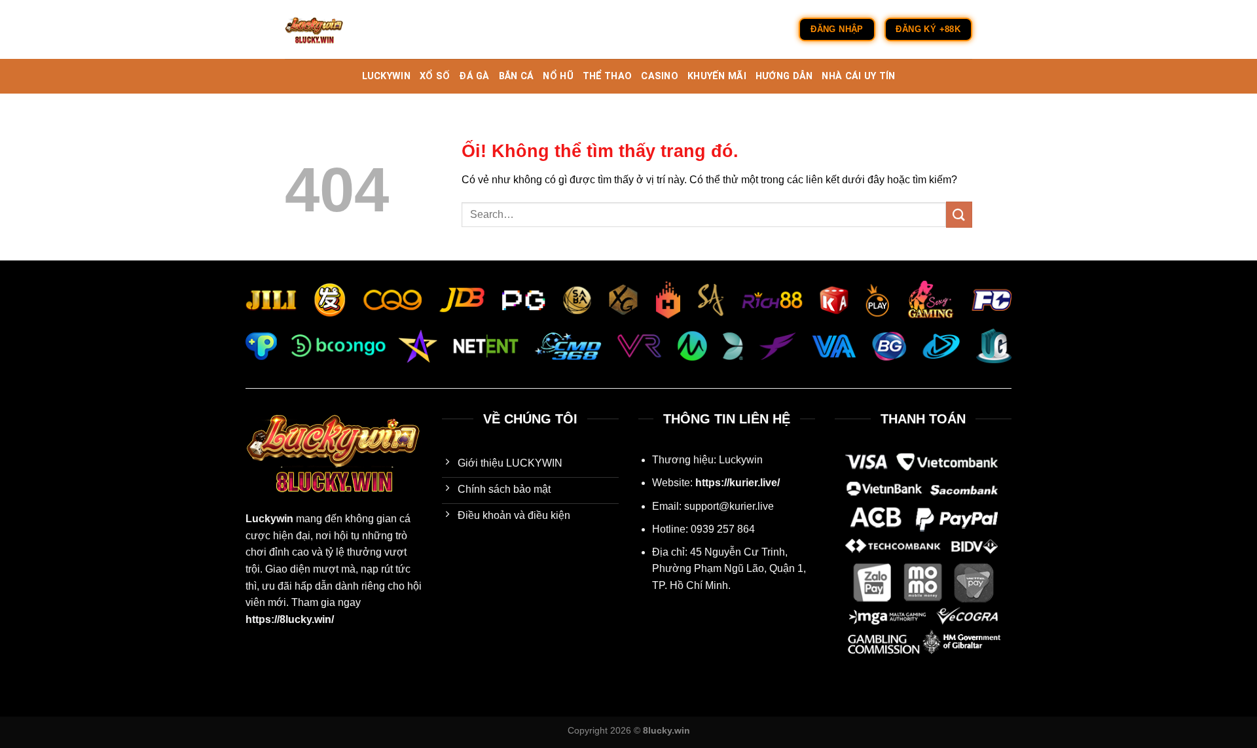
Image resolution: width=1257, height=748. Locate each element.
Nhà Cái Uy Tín (858, 76)
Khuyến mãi (716, 76)
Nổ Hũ (558, 76)
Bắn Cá (516, 76)
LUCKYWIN (386, 76)
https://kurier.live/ (737, 482)
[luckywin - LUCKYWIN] (350, 29)
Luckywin (269, 518)
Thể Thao (607, 76)
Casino (659, 76)
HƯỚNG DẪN (784, 76)
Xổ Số (435, 76)
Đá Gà (474, 76)
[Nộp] (959, 214)
